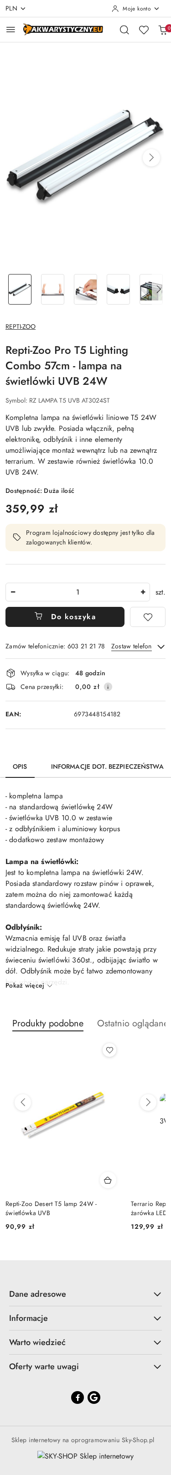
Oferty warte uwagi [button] (44, 1366)
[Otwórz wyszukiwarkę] (124, 29)
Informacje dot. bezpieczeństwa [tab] (107, 766)
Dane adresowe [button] (37, 1294)
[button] (151, 157)
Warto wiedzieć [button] (37, 1342)
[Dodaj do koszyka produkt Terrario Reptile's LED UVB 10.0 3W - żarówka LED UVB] (108, 1180)
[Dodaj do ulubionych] (148, 617)
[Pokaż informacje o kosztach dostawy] (108, 687)
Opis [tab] (20, 766)
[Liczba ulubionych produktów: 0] (144, 29)
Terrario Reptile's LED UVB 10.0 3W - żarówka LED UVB (58, 1208)
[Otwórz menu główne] (10, 29)
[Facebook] (77, 1397)
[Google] (94, 1397)
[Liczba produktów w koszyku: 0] (163, 29)
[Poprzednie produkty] (23, 1102)
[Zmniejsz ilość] (13, 592)
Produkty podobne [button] (47, 1023)
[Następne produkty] (148, 1102)
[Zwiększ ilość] (143, 592)
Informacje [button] (28, 1318)
